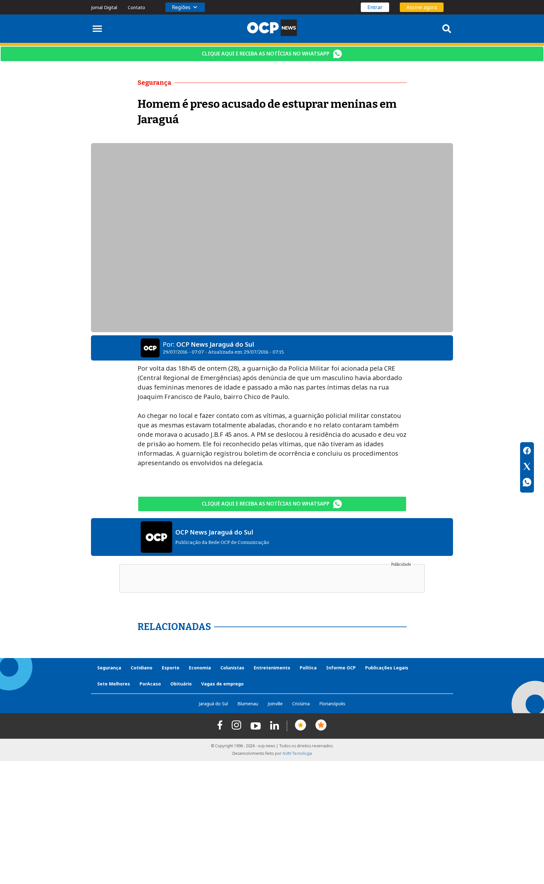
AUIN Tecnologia (297, 753)
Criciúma (301, 704)
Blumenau (247, 704)
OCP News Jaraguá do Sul (215, 344)
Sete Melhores (113, 684)
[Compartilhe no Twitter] (527, 467)
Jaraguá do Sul (213, 704)
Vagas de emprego (222, 684)
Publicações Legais (386, 668)
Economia (200, 668)
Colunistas (232, 668)
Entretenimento (272, 668)
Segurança (109, 668)
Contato (136, 7)
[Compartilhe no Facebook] (527, 451)
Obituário (181, 684)
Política (308, 668)
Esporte (170, 668)
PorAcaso (150, 684)
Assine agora (421, 7)
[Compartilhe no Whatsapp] (527, 483)
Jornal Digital (104, 7)
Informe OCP (341, 668)
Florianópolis (332, 704)
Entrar (374, 7)
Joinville (275, 704)
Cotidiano (141, 668)
